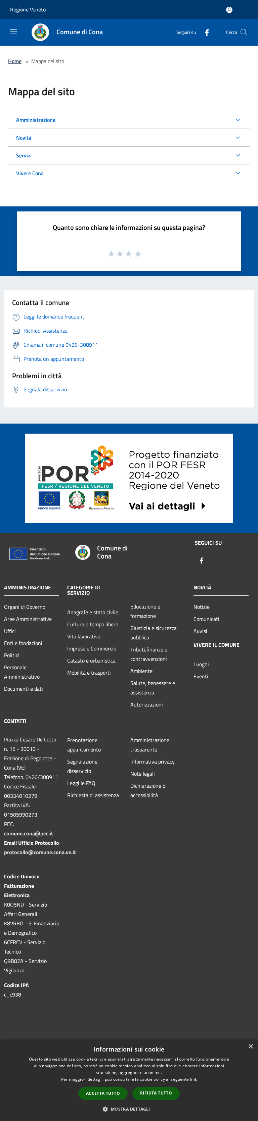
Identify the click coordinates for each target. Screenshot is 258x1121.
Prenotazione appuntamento (84, 744)
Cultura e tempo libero (92, 624)
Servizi (24, 155)
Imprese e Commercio (91, 648)
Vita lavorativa (83, 636)
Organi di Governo (24, 607)
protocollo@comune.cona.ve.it (40, 852)
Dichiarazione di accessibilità (148, 790)
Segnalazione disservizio (82, 766)
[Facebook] (204, 32)
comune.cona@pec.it (28, 833)
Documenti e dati (23, 689)
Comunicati (206, 619)
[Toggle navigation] (13, 32)
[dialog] (129, 1080)
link (193, 1079)
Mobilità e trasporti (89, 673)
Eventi (201, 676)
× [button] (250, 1046)
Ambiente (141, 671)
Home (15, 61)
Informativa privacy (152, 762)
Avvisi (200, 631)
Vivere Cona (30, 173)
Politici (11, 655)
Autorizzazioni (146, 704)
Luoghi (201, 664)
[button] (129, 1109)
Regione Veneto (28, 9)
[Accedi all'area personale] (229, 10)
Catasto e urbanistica (91, 660)
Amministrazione (35, 120)
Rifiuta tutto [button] (156, 1093)
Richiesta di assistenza (93, 795)
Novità (23, 138)
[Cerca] (244, 32)
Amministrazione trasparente (149, 744)
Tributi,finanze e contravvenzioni (148, 654)
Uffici (10, 631)
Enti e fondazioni (23, 643)
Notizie (202, 607)
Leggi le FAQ (81, 783)
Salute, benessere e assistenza (152, 687)
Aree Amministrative (28, 619)
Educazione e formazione (145, 611)
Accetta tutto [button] (103, 1093)
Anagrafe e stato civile (92, 612)
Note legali (142, 774)
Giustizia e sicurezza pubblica (153, 632)
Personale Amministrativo (22, 672)
